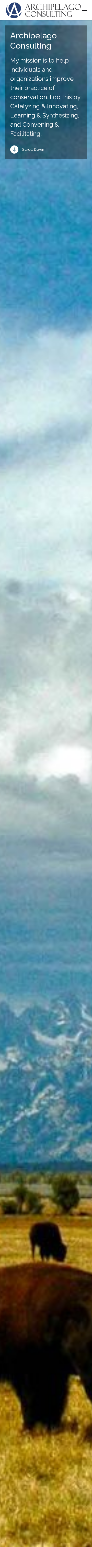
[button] (84, 10)
